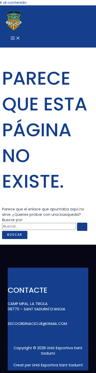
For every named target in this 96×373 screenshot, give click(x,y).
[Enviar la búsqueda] (82, 227)
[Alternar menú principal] (15, 38)
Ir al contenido (13, 2)
